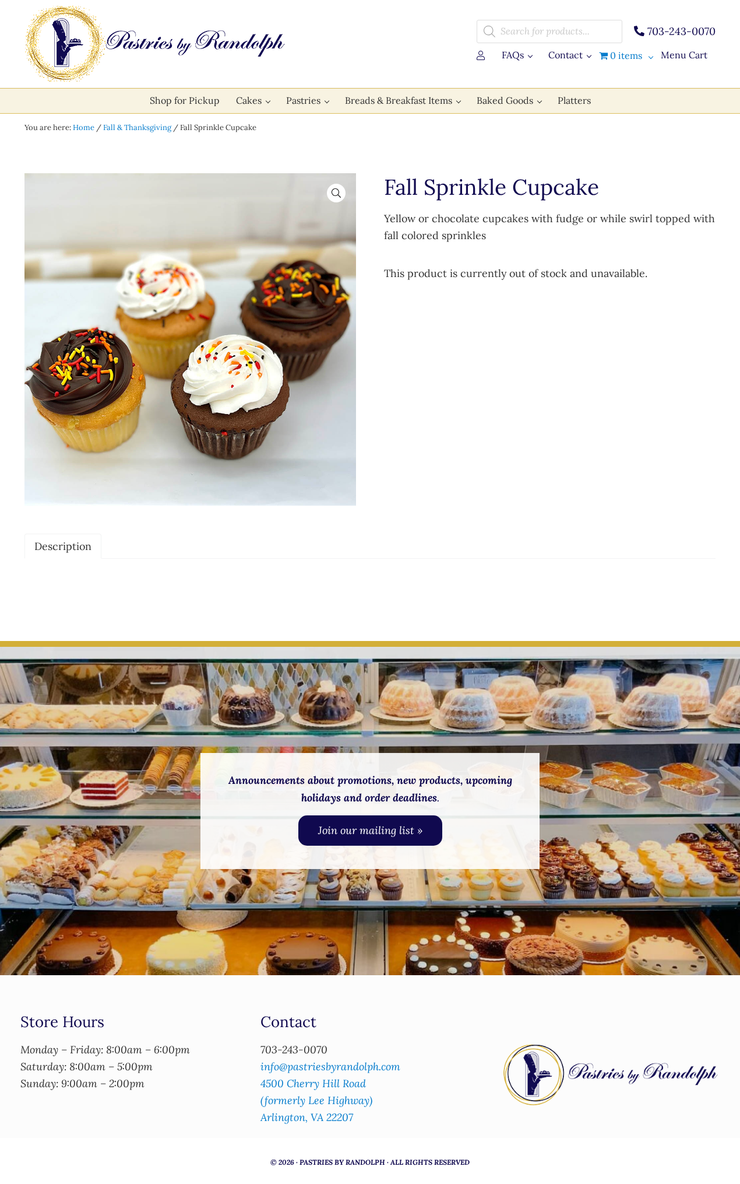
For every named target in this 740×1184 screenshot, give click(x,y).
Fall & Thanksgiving (137, 127)
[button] (336, 193)
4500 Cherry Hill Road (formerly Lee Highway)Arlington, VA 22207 (316, 1100)
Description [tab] (62, 546)
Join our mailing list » (370, 830)
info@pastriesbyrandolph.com (330, 1066)
